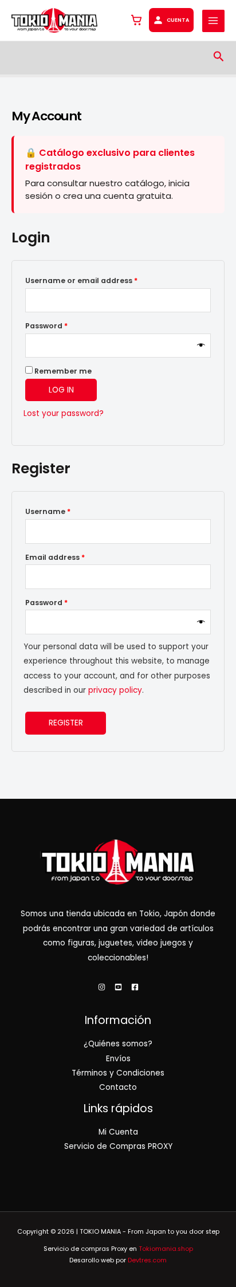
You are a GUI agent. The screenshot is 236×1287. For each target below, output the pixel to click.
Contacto (118, 1087)
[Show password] (201, 346)
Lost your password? (63, 413)
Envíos (118, 1058)
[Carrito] (136, 20)
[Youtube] (118, 987)
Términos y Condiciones (118, 1073)
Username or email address (98, 280)
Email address (72, 557)
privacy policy (115, 690)
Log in (61, 389)
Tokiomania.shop (166, 1249)
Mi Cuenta (118, 1132)
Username (64, 511)
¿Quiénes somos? (118, 1043)
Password (63, 325)
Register (66, 722)
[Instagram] (101, 987)
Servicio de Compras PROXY (118, 1146)
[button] (219, 57)
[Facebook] (135, 987)
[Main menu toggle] (213, 21)
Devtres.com (147, 1260)
